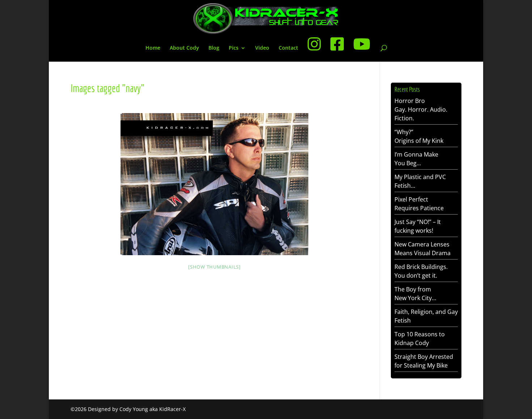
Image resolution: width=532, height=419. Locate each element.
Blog (213, 48)
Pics (233, 48)
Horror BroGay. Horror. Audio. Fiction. (420, 109)
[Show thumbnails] (214, 267)
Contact (288, 48)
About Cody (184, 48)
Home (152, 48)
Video (262, 48)
